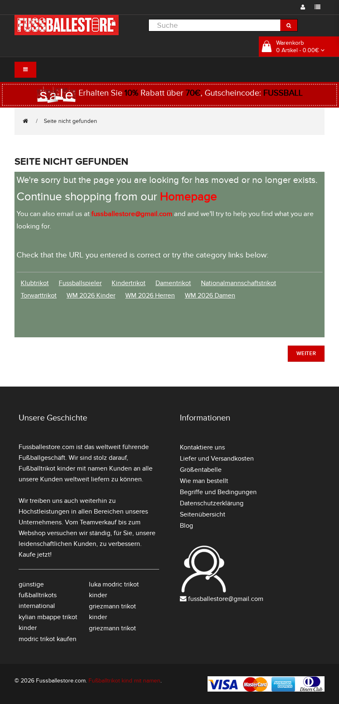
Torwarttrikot (39, 295)
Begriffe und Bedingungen (218, 492)
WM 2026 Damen (210, 295)
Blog (186, 525)
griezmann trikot (112, 628)
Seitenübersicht (202, 514)
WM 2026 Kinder (91, 295)
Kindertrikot (129, 283)
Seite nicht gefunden (70, 121)
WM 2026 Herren (150, 295)
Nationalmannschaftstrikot (238, 283)
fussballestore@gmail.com (225, 599)
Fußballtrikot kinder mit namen (63, 468)
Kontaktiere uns (202, 447)
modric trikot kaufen (47, 639)
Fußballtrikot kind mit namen (124, 680)
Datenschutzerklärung (212, 503)
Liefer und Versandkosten (217, 458)
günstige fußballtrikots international (38, 595)
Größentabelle (201, 470)
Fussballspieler (80, 283)
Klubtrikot (35, 283)
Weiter (306, 353)
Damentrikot (173, 283)
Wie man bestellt (204, 481)
